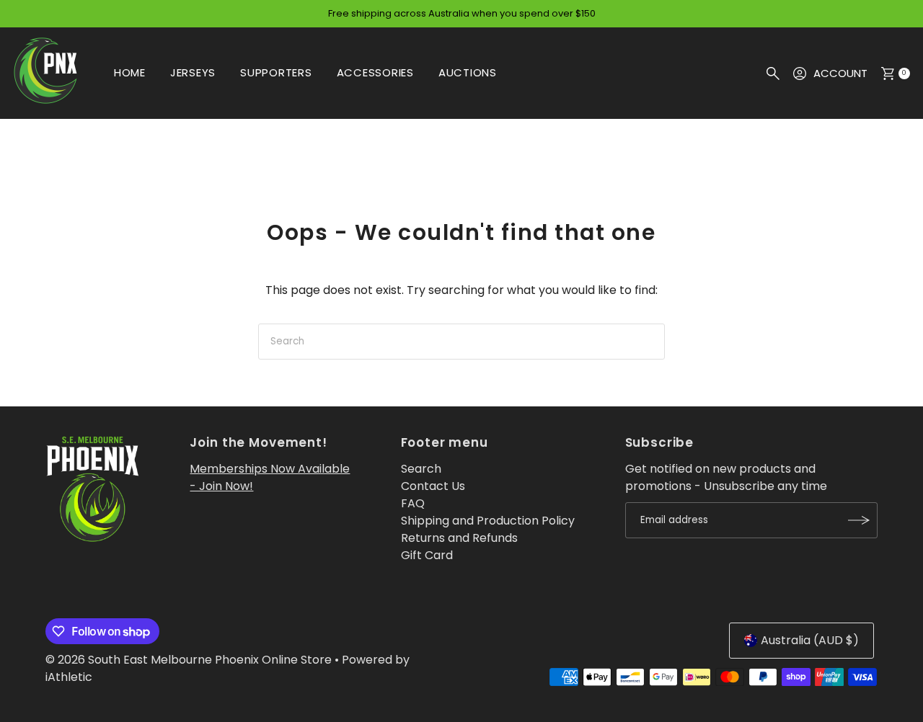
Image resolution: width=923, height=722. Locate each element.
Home (130, 72)
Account (840, 73)
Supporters (276, 72)
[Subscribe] (860, 520)
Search (421, 468)
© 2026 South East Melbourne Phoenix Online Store (188, 659)
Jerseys (193, 72)
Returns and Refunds (459, 538)
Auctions (467, 72)
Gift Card (427, 555)
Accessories (375, 72)
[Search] (773, 73)
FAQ (413, 503)
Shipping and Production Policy (488, 520)
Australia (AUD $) (810, 640)
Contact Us (433, 486)
